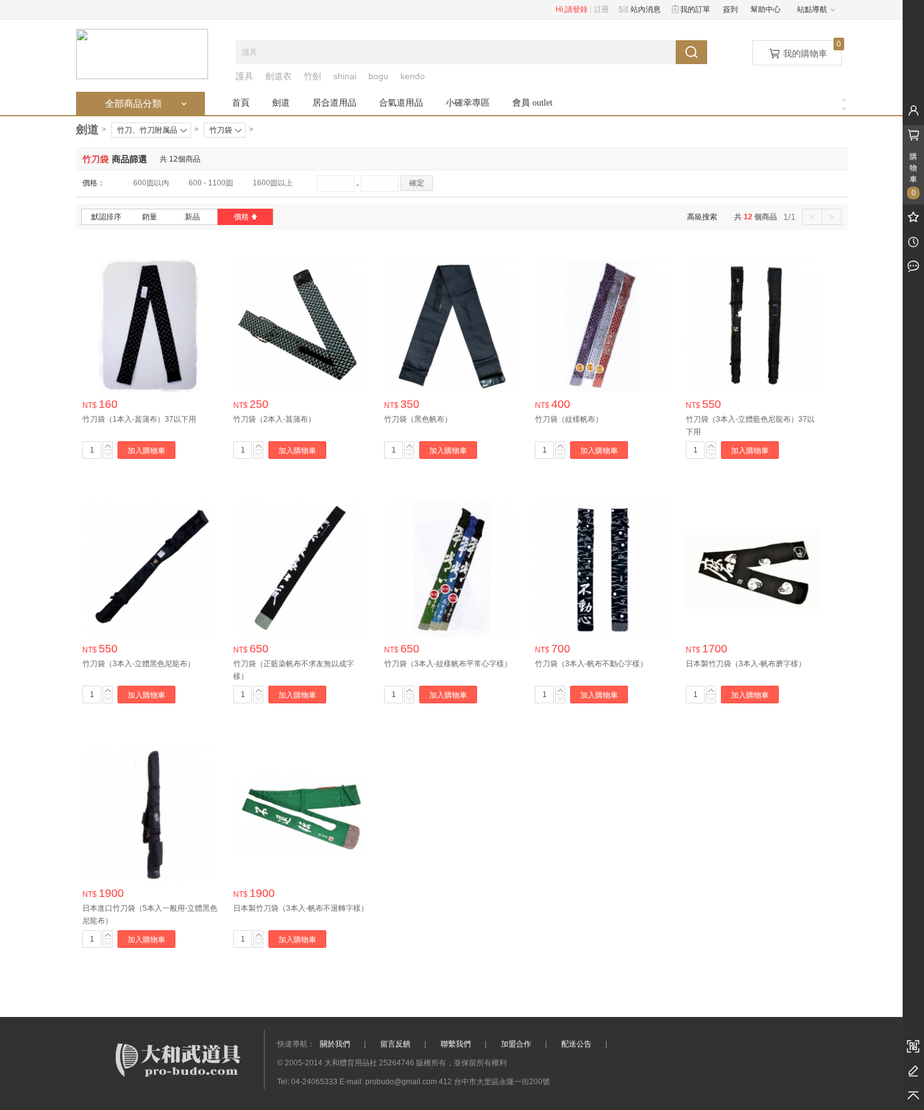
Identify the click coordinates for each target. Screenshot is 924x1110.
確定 (416, 183)
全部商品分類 (147, 103)
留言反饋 (395, 1044)
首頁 (241, 102)
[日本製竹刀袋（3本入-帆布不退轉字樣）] (300, 814)
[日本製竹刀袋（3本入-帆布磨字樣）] (753, 569)
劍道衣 (278, 76)
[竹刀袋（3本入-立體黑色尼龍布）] (149, 569)
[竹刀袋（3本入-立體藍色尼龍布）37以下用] (753, 325)
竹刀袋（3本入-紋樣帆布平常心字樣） (448, 663)
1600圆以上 (273, 183)
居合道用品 (334, 102)
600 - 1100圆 (211, 183)
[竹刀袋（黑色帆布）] (451, 325)
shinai (344, 76)
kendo (412, 76)
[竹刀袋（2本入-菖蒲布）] (300, 325)
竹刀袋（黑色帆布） (418, 419)
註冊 (601, 9)
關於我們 (335, 1044)
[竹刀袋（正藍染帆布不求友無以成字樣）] (300, 569)
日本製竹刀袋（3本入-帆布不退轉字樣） (300, 908)
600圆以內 (151, 183)
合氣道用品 (401, 102)
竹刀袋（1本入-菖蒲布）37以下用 (139, 419)
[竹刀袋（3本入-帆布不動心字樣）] (602, 569)
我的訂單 (693, 9)
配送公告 (576, 1044)
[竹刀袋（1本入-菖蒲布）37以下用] (149, 325)
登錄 (580, 9)
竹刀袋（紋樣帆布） (569, 419)
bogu (378, 76)
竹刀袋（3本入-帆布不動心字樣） (591, 663)
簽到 (730, 9)
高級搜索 (702, 216)
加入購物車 (146, 450)
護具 (244, 76)
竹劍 (312, 76)
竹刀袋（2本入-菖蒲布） (274, 419)
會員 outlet (532, 102)
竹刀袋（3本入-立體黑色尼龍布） (138, 663)
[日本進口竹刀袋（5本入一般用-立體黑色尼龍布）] (149, 814)
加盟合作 (516, 1044)
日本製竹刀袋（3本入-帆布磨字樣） (746, 663)
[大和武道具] (142, 53)
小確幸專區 (468, 102)
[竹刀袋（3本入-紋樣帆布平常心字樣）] (451, 569)
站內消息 (644, 9)
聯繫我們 (456, 1044)
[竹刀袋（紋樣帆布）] (602, 325)
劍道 (281, 102)
